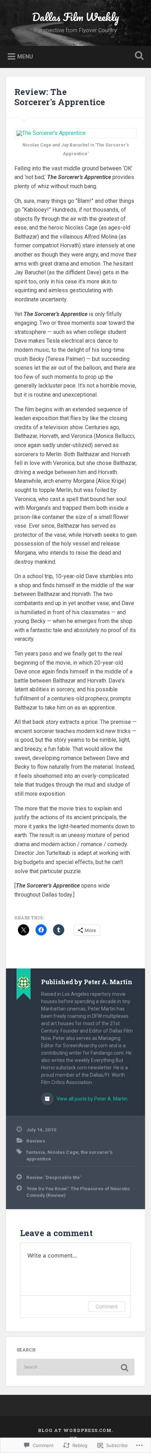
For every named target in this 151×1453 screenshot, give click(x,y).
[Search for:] (75, 1367)
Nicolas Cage (62, 1152)
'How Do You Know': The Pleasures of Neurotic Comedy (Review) (78, 1192)
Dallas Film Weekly (75, 17)
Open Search (138, 56)
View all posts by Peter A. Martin (91, 1099)
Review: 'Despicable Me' (53, 1177)
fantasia (35, 1152)
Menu (25, 56)
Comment (107, 1306)
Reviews (35, 1141)
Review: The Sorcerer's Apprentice (59, 97)
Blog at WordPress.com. (75, 1430)
